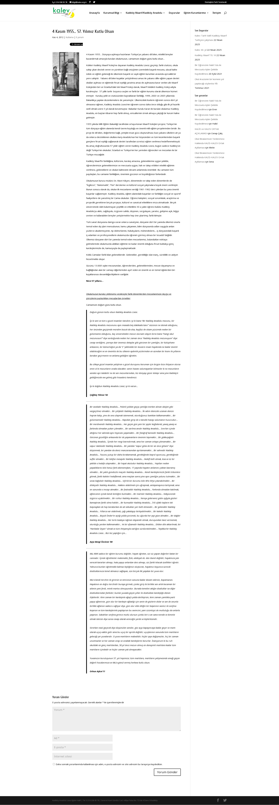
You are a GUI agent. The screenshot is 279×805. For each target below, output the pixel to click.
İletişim (217, 13)
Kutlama (70, 37)
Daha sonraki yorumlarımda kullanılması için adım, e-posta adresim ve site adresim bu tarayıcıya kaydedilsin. (109, 764)
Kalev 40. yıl (200, 49)
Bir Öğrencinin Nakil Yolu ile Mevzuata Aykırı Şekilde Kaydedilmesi (208, 69)
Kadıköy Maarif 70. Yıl (205, 55)
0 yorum (80, 37)
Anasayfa (94, 13)
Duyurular (174, 13)
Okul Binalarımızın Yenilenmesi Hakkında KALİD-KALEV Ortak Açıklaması (209, 143)
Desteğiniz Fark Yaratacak (216, 2)
